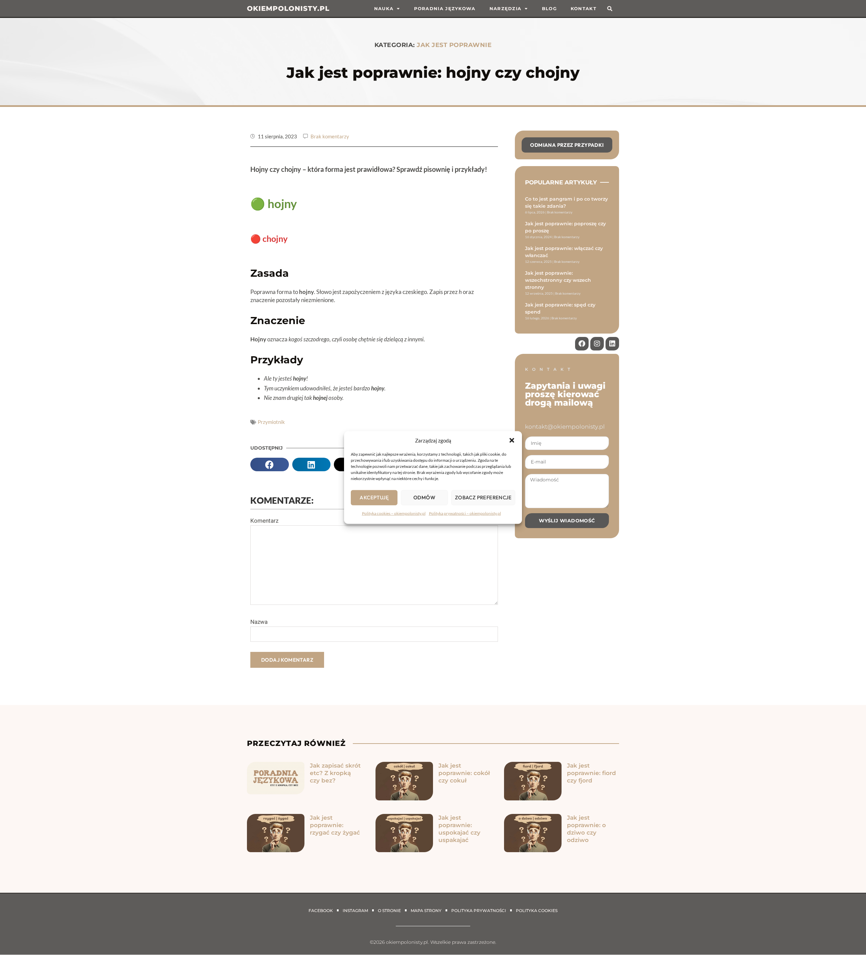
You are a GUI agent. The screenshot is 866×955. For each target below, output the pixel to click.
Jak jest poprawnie (454, 45)
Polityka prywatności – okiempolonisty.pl (465, 513)
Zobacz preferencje (483, 497)
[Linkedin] (612, 343)
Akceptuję (374, 497)
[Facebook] (582, 343)
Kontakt (583, 8)
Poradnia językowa (445, 8)
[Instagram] (597, 343)
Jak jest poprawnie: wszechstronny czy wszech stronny (558, 280)
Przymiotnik (271, 422)
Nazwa (259, 622)
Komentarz (264, 521)
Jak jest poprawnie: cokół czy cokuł (464, 773)
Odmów (424, 497)
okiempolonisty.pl (288, 8)
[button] (511, 440)
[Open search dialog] (610, 8)
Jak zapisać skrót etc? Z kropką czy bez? (335, 773)
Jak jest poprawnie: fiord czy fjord (591, 773)
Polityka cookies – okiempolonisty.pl (394, 513)
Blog (549, 8)
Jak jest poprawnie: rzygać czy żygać (335, 825)
